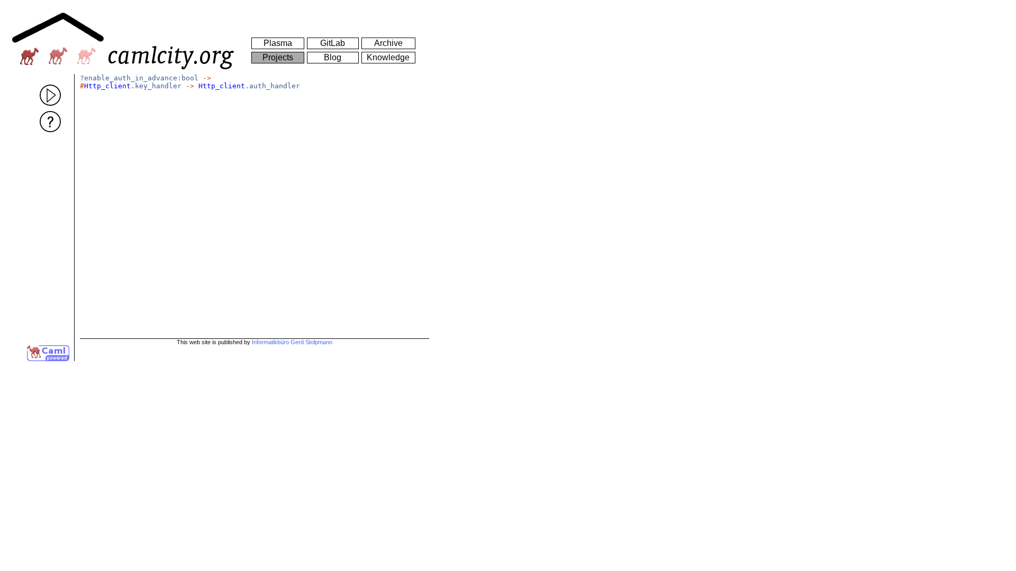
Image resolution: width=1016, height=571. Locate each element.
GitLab (332, 43)
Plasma (278, 43)
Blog (332, 57)
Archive (388, 43)
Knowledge (388, 57)
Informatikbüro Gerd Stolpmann (292, 342)
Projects (277, 57)
